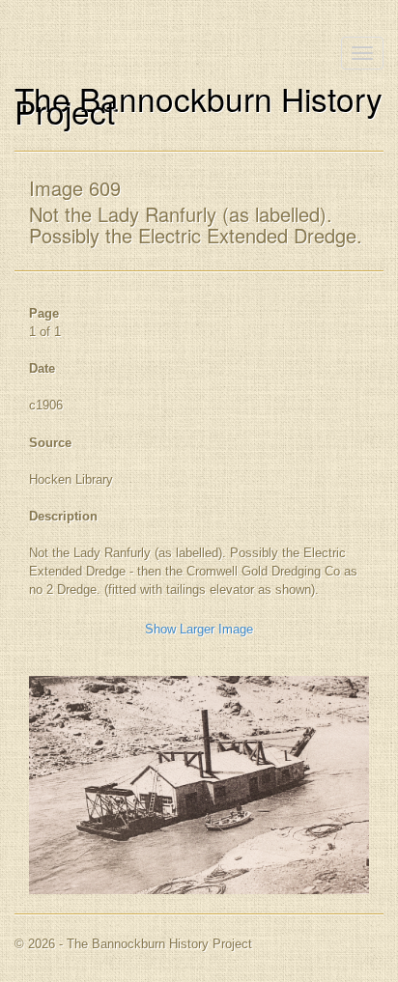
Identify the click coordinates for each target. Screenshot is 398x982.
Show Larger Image (199, 629)
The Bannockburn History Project (198, 104)
